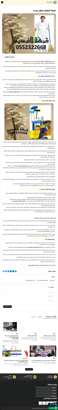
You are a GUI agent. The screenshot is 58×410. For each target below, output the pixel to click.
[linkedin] (44, 403)
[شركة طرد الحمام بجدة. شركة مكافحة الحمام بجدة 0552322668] (10, 326)
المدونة (54, 390)
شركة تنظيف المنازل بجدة (44, 61)
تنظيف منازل (52, 280)
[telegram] (40, 403)
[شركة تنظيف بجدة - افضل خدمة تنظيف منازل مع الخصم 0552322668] (15, 351)
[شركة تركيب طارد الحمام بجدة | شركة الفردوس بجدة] (43, 351)
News (54, 333)
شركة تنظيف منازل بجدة (30, 280)
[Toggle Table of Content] (4, 57)
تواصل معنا (53, 396)
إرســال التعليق (7, 306)
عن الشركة (54, 387)
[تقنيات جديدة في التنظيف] (47, 326)
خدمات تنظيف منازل (33, 265)
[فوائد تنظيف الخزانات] (29, 326)
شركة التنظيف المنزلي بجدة (42, 280)
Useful (35, 333)
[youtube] (48, 403)
